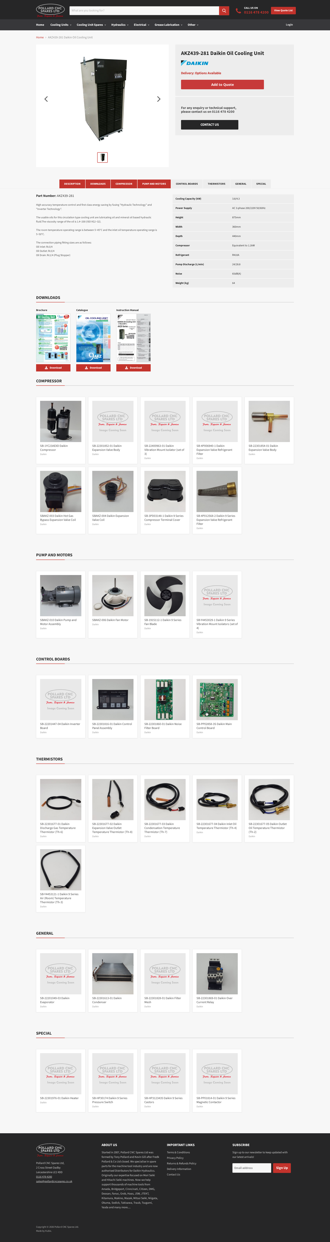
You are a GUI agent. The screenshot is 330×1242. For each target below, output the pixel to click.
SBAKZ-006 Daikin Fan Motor (110, 620)
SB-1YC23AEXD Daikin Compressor (54, 448)
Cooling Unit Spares (90, 25)
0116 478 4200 (223, 111)
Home (40, 25)
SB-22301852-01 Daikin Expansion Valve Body (107, 448)
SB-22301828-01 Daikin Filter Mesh (162, 1000)
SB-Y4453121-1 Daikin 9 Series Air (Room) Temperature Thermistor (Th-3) (59, 898)
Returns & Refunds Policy (181, 1163)
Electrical (140, 25)
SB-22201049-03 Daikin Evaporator (55, 1000)
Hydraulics (118, 25)
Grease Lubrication (167, 25)
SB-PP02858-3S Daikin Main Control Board (214, 726)
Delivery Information (179, 1169)
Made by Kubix (43, 1231)
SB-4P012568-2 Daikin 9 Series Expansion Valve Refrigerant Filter (216, 520)
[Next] (158, 99)
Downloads (98, 184)
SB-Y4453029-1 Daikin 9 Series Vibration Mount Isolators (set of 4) (217, 624)
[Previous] (46, 99)
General (240, 184)
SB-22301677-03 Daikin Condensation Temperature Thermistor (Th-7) (162, 828)
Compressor (124, 184)
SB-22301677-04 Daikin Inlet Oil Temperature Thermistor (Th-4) (217, 826)
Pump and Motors (154, 184)
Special (261, 184)
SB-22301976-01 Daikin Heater (59, 1098)
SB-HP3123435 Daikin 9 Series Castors (163, 1100)
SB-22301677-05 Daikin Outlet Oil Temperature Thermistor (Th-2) (268, 828)
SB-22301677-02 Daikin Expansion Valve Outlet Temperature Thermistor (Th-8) (112, 828)
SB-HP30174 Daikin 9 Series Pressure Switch (109, 1100)
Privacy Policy (175, 1158)
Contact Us (210, 124)
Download (56, 368)
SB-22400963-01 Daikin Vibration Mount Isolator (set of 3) (164, 450)
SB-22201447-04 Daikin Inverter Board (60, 726)
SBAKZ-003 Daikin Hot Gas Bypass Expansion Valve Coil (58, 518)
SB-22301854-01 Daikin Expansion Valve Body (263, 448)
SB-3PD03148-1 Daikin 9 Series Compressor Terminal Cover (164, 518)
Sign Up (282, 1167)
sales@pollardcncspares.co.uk (54, 1181)
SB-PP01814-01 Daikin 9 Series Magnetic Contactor (216, 1100)
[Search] (224, 10)
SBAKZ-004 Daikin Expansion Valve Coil (110, 518)
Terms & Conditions (178, 1152)
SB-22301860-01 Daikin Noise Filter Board (163, 726)
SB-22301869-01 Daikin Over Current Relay (215, 1000)
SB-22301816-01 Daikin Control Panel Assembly (112, 726)
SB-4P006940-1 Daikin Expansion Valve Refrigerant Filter (214, 450)
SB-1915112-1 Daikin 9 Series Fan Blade (162, 622)
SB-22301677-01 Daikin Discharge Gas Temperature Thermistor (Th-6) (58, 828)
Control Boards (187, 184)
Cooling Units (59, 25)
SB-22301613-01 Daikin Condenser (107, 1000)
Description (72, 184)
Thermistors (216, 184)
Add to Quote (222, 84)
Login (289, 25)
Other (192, 25)
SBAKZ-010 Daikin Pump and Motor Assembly (58, 622)
